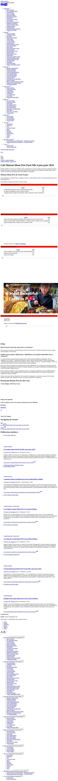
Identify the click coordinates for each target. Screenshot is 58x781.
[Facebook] (2, 5)
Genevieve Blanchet (11, 147)
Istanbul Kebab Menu (12, 37)
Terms (5, 628)
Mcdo (8, 129)
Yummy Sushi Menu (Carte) (13, 64)
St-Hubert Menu (10, 27)
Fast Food (6, 745)
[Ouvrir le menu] (2, 158)
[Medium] (6, 5)
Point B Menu (10, 133)
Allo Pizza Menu (11, 100)
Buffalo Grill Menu (11, 69)
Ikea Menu (9, 36)
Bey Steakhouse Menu (12, 11)
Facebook (3, 405)
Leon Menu (9, 96)
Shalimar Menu (10, 52)
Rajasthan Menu (10, 50)
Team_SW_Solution (10, 452)
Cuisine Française (5, 161)
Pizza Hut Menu (10, 119)
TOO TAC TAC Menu (12, 111)
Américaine (6, 637)
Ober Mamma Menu (11, 104)
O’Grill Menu (10, 116)
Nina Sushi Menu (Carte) (13, 44)
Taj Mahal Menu (11, 60)
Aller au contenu (5, 1)
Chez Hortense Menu (12, 75)
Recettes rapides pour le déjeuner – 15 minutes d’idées (19, 142)
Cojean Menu (10, 90)
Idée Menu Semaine (8, 771)
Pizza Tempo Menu (11, 107)
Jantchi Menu (10, 39)
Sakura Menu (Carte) (12, 54)
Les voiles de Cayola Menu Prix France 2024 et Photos (20, 539)
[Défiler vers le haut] (2, 632)
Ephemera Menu (11, 77)
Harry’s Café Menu (21, 243)
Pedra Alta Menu (11, 80)
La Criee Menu (10, 40)
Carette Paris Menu (11, 71)
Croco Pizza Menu (11, 102)
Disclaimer (6, 624)
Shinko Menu (10, 55)
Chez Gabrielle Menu (12, 73)
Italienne (6, 729)
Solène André (10, 145)
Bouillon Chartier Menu (12, 68)
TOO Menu (9, 110)
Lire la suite (18, 462)
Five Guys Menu (11, 14)
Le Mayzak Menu (11, 41)
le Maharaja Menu (11, 35)
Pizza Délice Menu (11, 106)
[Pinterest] (4, 5)
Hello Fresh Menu (11, 15)
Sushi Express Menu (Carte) (13, 56)
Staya (8, 137)
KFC (8, 126)
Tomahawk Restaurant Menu (13, 28)
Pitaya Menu (10, 47)
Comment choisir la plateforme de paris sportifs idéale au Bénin (23, 479)
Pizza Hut (9, 132)
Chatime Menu (10, 92)
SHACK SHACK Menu (13, 24)
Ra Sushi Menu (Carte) (12, 51)
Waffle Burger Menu (12, 30)
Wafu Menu (9, 62)
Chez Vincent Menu (11, 76)
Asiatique (6, 661)
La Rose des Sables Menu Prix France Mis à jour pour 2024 (15, 428)
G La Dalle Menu (11, 94)
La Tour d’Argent (11, 128)
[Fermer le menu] (1, 634)
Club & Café (13, 161)
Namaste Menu (10, 43)
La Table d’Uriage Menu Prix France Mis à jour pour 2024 (15, 424)
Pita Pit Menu (10, 20)
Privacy (5, 626)
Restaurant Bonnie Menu (13, 97)
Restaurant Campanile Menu (13, 109)
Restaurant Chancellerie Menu (14, 83)
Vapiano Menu (10, 113)
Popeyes (9, 134)
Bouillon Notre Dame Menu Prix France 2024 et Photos (21, 598)
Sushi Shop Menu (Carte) (13, 59)
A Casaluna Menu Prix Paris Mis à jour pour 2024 (19, 449)
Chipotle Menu (10, 12)
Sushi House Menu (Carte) (13, 58)
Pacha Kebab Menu (11, 45)
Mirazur (8, 130)
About (5, 622)
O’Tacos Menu (10, 117)
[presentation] (30, 440)
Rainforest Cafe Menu (12, 23)
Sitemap (5, 627)
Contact (5, 623)
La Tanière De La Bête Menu (14, 79)
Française (6, 696)
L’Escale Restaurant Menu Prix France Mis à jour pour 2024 (22, 569)
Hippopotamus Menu (12, 16)
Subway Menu (10, 120)
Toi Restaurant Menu (12, 84)
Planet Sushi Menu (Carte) (13, 48)
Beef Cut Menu (10, 10)
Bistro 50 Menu (10, 87)
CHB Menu (9, 93)
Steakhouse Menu (11, 26)
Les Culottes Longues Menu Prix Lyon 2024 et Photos (20, 509)
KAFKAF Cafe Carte (21, 323)
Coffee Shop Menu (11, 89)
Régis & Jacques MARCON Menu (15, 81)
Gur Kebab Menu (11, 33)
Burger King (10, 124)
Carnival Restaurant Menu (13, 72)
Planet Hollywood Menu (12, 22)
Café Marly (9, 125)
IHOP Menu (10, 18)
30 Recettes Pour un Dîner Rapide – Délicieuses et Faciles (20, 140)
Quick (8, 136)
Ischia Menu (10, 103)
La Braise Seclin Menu (12, 19)
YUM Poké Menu (11, 63)
